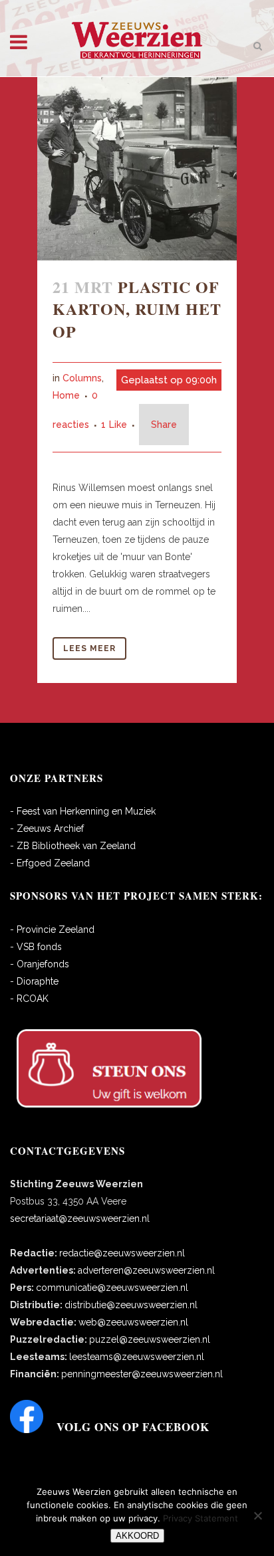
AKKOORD (137, 1536)
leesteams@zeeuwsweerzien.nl (136, 1356)
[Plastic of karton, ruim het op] (137, 168)
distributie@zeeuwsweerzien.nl (131, 1305)
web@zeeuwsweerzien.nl (133, 1322)
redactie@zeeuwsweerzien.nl (122, 1253)
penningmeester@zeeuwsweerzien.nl (142, 1374)
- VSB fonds (36, 946)
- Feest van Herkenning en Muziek (83, 811)
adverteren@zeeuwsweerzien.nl (146, 1270)
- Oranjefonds (39, 964)
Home (66, 395)
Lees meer (89, 648)
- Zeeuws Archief (47, 828)
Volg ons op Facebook (133, 1426)
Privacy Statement (200, 1518)
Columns (82, 378)
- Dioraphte (34, 981)
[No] (257, 1515)
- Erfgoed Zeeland (50, 863)
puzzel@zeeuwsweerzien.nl (149, 1339)
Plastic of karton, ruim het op (137, 308)
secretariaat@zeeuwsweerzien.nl (80, 1218)
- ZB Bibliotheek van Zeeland (73, 845)
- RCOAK (29, 998)
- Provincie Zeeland (52, 929)
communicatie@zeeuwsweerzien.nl (112, 1287)
